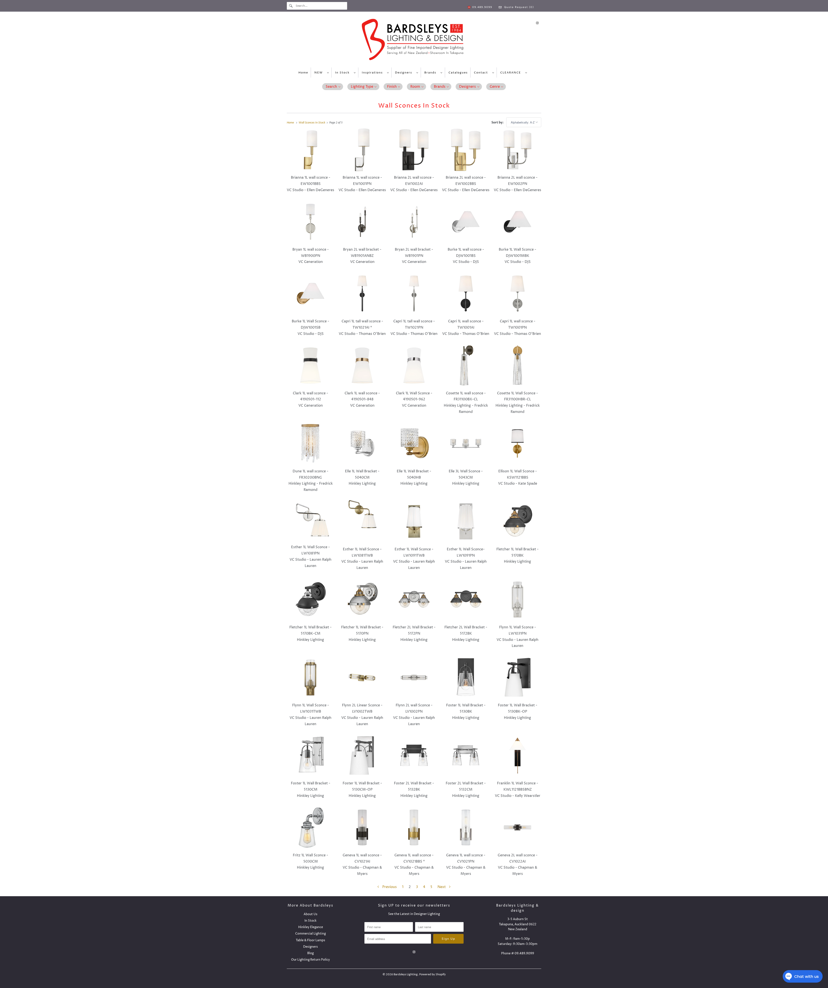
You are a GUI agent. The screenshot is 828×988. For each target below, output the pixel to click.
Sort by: (497, 122)
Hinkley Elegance (310, 927)
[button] (332, 86)
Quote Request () (518, 7)
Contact (482, 73)
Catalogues (458, 73)
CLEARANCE (511, 73)
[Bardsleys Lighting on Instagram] (537, 23)
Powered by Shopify (432, 974)
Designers (404, 73)
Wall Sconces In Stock (414, 106)
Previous (389, 887)
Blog (310, 953)
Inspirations (373, 73)
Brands (431, 73)
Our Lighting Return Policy (310, 960)
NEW (319, 73)
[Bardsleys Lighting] (414, 40)
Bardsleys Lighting (406, 974)
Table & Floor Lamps (310, 940)
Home (303, 73)
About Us (310, 914)
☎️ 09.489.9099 (479, 7)
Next (442, 887)
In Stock (343, 73)
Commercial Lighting (310, 934)
